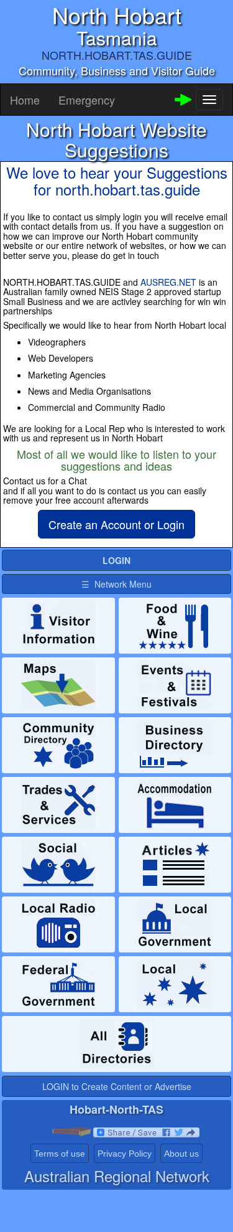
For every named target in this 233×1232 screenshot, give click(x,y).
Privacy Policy (125, 1154)
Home (25, 100)
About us (181, 1154)
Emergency (86, 100)
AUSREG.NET (168, 282)
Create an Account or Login (116, 524)
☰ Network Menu (116, 584)
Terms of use (59, 1154)
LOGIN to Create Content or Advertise (116, 1086)
